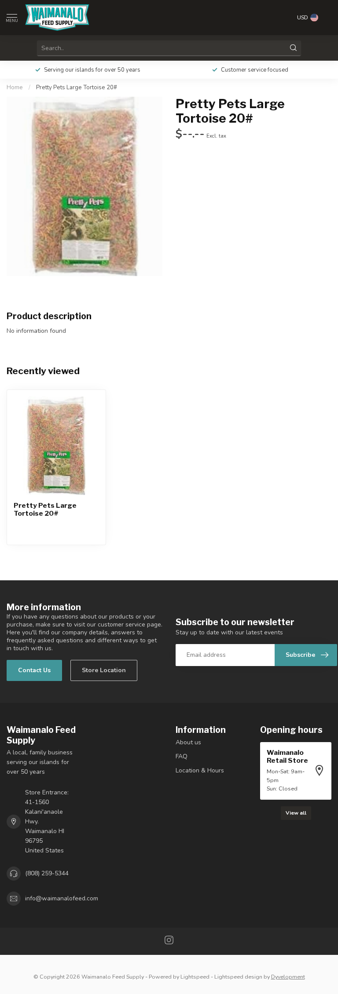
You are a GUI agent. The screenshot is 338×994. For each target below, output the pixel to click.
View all (296, 812)
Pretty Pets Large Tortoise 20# (76, 87)
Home (15, 87)
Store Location (104, 670)
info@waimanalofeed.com (61, 898)
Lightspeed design (238, 976)
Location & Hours (200, 770)
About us (188, 742)
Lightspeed (194, 976)
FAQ (181, 756)
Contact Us (34, 670)
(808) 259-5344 (47, 873)
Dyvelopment (288, 976)
